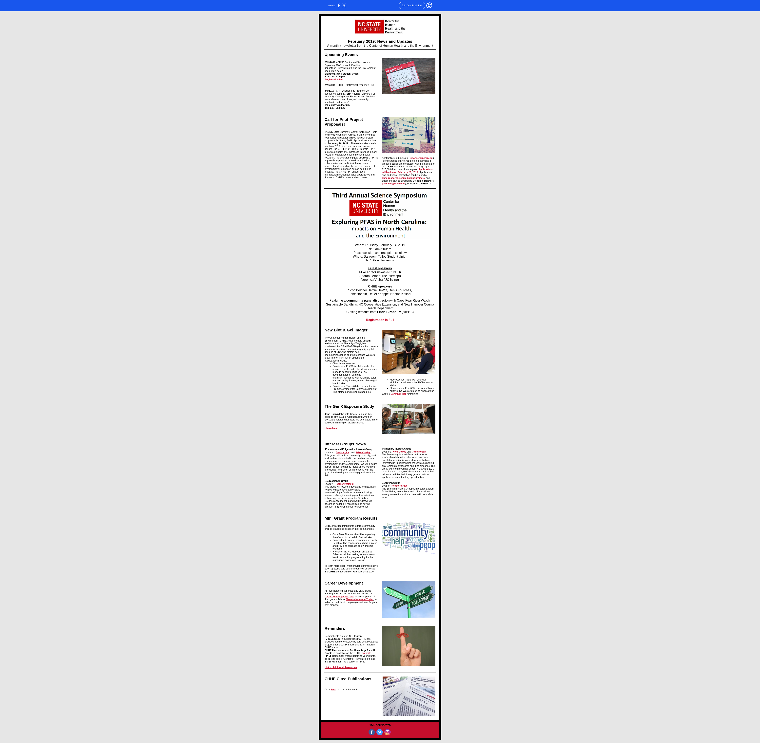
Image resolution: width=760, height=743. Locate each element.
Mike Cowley (363, 452)
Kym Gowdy (399, 451)
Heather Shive (399, 485)
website (366, 653)
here (333, 689)
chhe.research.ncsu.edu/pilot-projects (403, 178)
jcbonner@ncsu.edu (421, 158)
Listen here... (332, 428)
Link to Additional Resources (341, 667)
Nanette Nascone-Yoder (359, 599)
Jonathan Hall (398, 394)
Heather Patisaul (344, 484)
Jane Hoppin (419, 451)
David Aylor (342, 452)
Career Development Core (339, 596)
